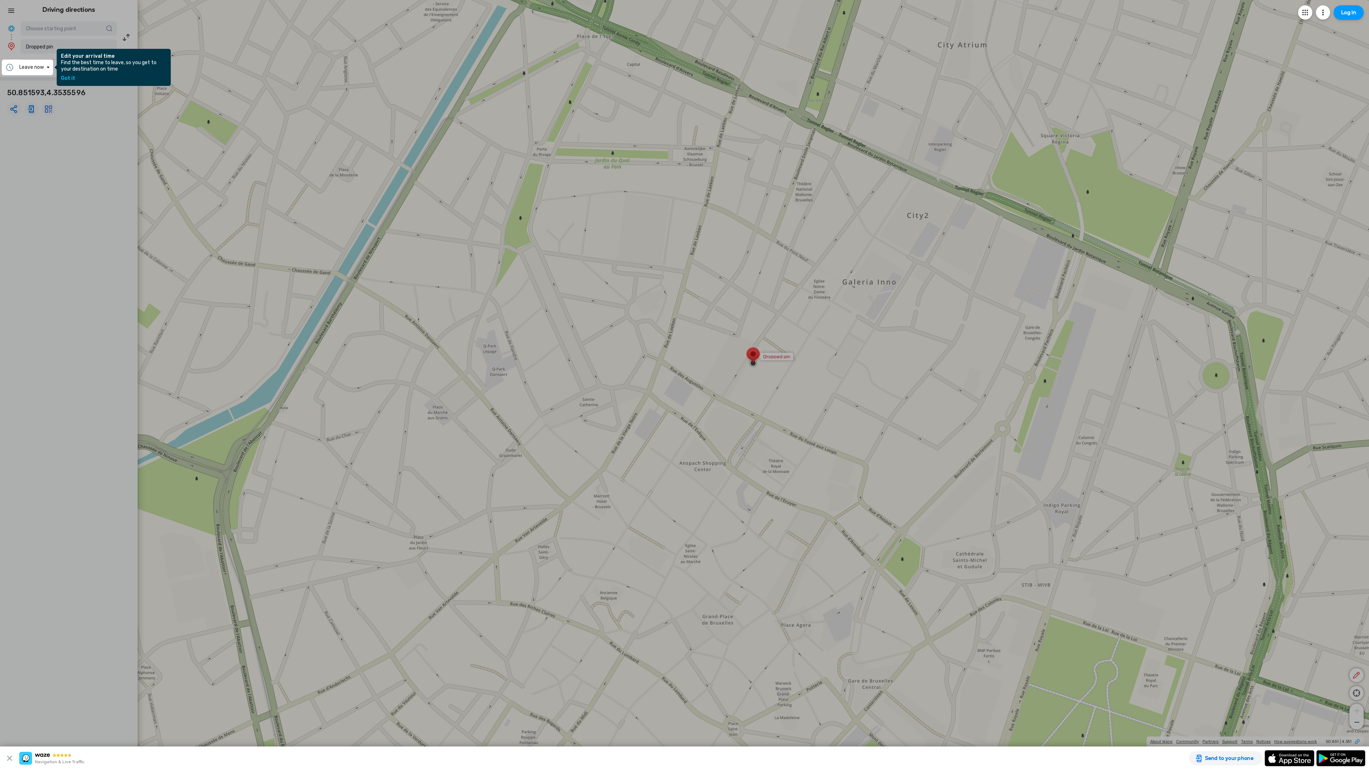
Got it (68, 78)
